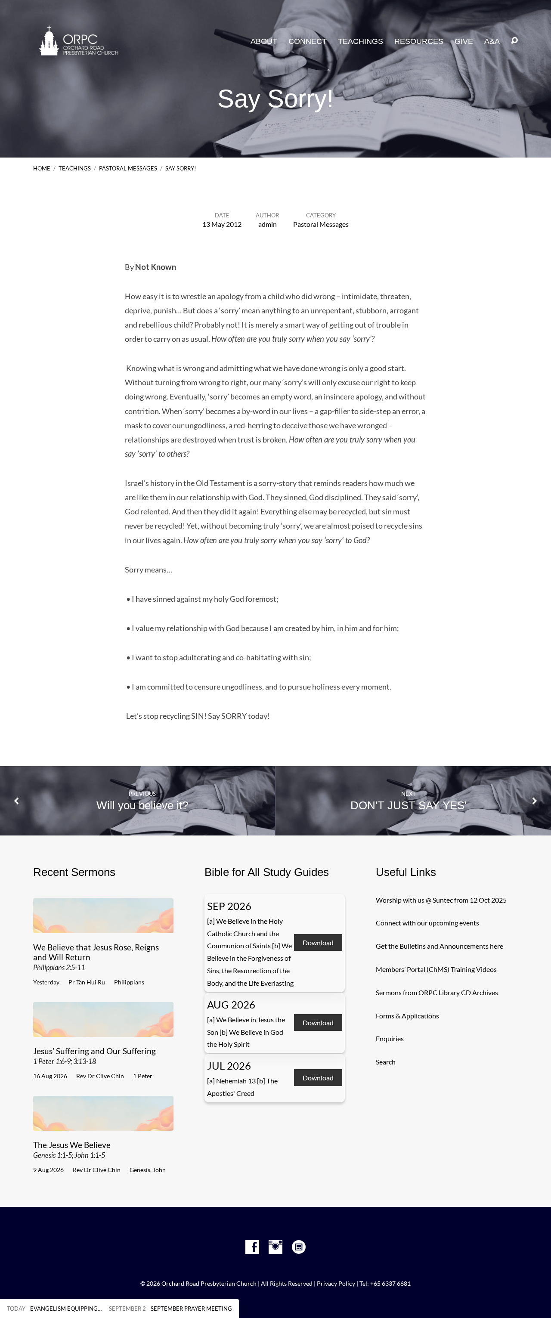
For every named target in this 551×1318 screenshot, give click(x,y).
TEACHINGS (360, 41)
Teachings (75, 168)
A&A (492, 41)
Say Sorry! (180, 168)
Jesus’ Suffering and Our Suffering (94, 1055)
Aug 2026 (231, 1004)
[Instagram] (275, 1247)
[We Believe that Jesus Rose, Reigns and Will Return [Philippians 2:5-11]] (103, 926)
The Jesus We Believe (72, 1149)
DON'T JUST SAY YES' (408, 805)
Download (318, 942)
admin (267, 224)
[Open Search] (514, 40)
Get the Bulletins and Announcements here (439, 946)
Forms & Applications (407, 1016)
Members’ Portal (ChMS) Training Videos (436, 969)
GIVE (464, 41)
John (159, 1169)
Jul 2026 (229, 1065)
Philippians (129, 982)
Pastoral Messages (128, 168)
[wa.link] (299, 1247)
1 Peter (142, 1076)
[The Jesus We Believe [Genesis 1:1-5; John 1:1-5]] (103, 1124)
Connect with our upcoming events (427, 923)
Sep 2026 (229, 906)
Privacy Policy (336, 1283)
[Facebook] (252, 1247)
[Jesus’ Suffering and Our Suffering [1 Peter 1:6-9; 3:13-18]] (103, 1030)
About (264, 41)
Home (41, 168)
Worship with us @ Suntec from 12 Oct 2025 (441, 900)
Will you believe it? (142, 805)
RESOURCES (418, 41)
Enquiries (390, 1038)
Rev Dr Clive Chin (100, 1076)
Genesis (140, 1169)
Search (386, 1062)
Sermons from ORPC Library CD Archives (437, 992)
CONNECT (307, 41)
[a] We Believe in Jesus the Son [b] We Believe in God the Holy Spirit (246, 1032)
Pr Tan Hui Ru (86, 982)
